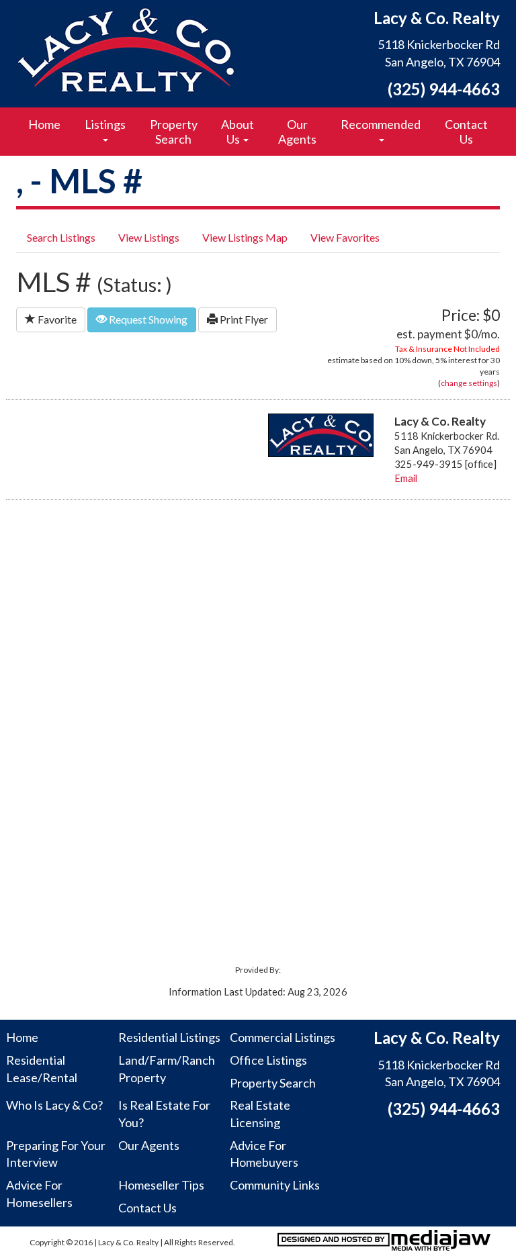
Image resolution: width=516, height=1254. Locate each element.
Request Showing (147, 319)
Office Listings (268, 1060)
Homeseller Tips (161, 1184)
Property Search (174, 131)
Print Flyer (243, 319)
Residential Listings (169, 1037)
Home (44, 124)
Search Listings (61, 237)
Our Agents (297, 131)
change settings (469, 383)
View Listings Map (245, 237)
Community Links (275, 1184)
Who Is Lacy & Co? (54, 1105)
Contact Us (466, 131)
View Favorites (345, 237)
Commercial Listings (282, 1037)
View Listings (148, 237)
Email (405, 478)
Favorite (56, 319)
